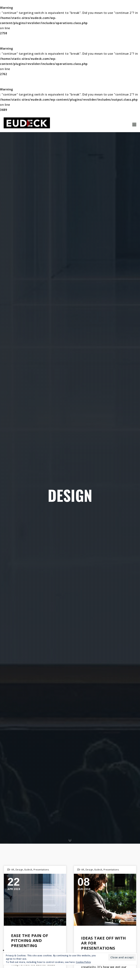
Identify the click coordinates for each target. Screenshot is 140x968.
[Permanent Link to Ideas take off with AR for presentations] (105, 900)
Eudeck (28, 869)
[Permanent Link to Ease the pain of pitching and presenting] (35, 900)
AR (12, 869)
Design (19, 869)
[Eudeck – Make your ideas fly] (27, 123)
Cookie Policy (83, 962)
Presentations (41, 869)
